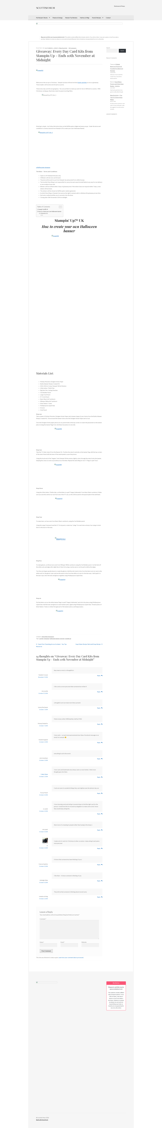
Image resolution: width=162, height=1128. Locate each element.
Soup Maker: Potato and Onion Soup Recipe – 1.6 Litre (116, 84)
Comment (43, 919)
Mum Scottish (63, 48)
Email (63, 942)
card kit (41, 638)
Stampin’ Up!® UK (43, 209)
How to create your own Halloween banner (49, 211)
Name (42, 942)
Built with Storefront (42, 1120)
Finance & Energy (58, 17)
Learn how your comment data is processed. (71, 957)
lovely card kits (82, 82)
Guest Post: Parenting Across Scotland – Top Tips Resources (51, 645)
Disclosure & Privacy (119, 6)
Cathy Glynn (44, 774)
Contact (108, 17)
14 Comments (72, 48)
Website (84, 942)
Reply (98, 675)
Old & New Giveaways (48, 636)
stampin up (68, 638)
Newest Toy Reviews (71, 17)
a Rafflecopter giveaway (43, 167)
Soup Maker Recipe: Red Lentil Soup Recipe (88, 644)
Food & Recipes (96, 17)
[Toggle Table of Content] (59, 206)
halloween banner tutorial (57, 638)
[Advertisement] (116, 140)
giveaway (46, 638)
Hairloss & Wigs (84, 17)
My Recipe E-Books (42, 17)
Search (108, 48)
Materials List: (44, 213)
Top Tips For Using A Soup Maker (116, 97)
